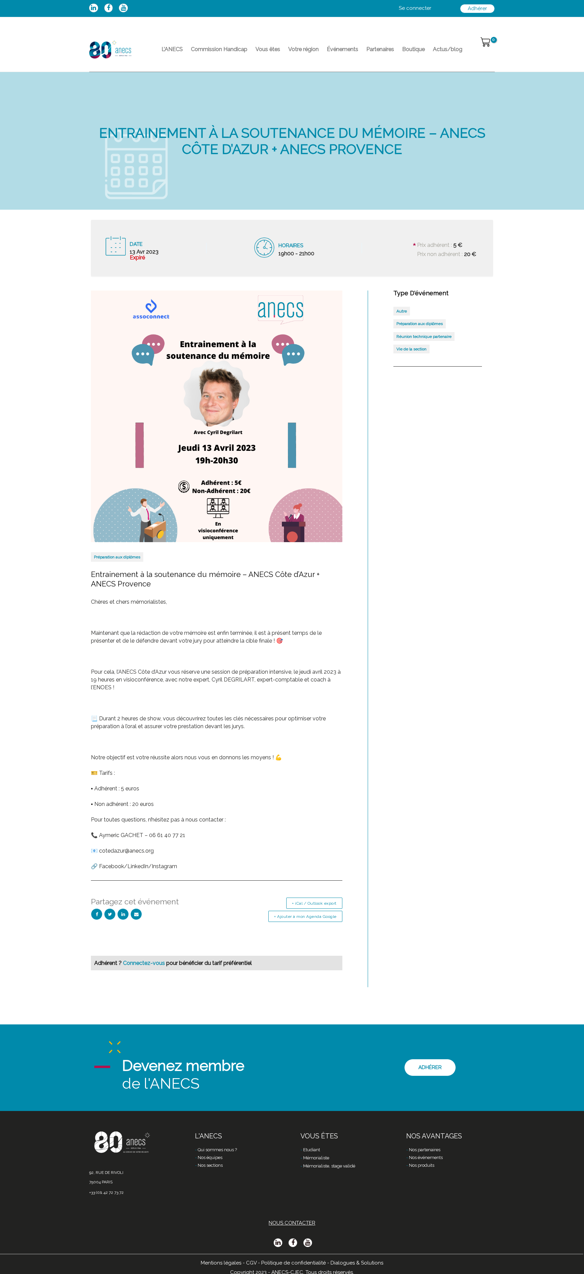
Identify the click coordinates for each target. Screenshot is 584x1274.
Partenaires (380, 49)
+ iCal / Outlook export (314, 903)
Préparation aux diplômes (117, 557)
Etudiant (311, 1149)
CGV (251, 1263)
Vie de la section (411, 349)
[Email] (136, 914)
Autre (401, 311)
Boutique (413, 49)
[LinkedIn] (123, 914)
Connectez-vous (144, 963)
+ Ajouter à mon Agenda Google (305, 916)
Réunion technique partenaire (424, 336)
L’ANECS (172, 49)
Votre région (303, 49)
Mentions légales (221, 1263)
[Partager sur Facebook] (96, 914)
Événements (342, 49)
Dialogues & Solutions (357, 1263)
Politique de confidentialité (293, 1263)
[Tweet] (110, 914)
